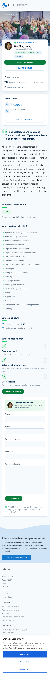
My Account (6, 613)
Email (7, 426)
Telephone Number (12, 439)
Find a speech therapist (10, 606)
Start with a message (13, 391)
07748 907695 (16, 105)
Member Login (7, 597)
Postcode (9, 451)
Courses (5, 587)
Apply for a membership (10, 610)
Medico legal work (8, 620)
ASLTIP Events (7, 590)
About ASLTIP (7, 580)
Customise (25, 662)
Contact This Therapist (25, 62)
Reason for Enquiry (12, 464)
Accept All (25, 654)
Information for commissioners (13, 617)
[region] (25, 655)
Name (7, 414)
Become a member (8, 576)
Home (4, 14)
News (4, 583)
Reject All (25, 669)
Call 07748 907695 (25, 68)
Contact (5, 594)
